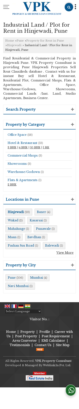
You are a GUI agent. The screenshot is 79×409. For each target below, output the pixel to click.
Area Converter (24, 340)
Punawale (43, 229)
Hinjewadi (14, 45)
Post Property (26, 336)
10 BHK (35, 147)
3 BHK (12, 147)
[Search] (69, 7)
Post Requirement (56, 336)
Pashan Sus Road (21, 245)
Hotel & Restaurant (22, 143)
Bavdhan (34, 237)
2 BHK (12, 184)
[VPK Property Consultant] (37, 9)
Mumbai (36, 278)
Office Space (17, 135)
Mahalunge (16, 229)
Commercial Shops (23, 155)
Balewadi (52, 245)
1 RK (46, 147)
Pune (20, 40)
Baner (41, 212)
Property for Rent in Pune (45, 40)
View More (65, 253)
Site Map (63, 345)
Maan (12, 237)
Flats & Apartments (22, 180)
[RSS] (40, 349)
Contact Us (43, 345)
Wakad (13, 220)
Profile (44, 332)
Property (27, 332)
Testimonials (20, 345)
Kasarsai (36, 220)
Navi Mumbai (18, 286)
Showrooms (17, 164)
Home (9, 40)
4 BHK (23, 147)
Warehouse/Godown (24, 172)
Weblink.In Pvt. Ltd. (57, 365)
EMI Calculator (53, 340)
